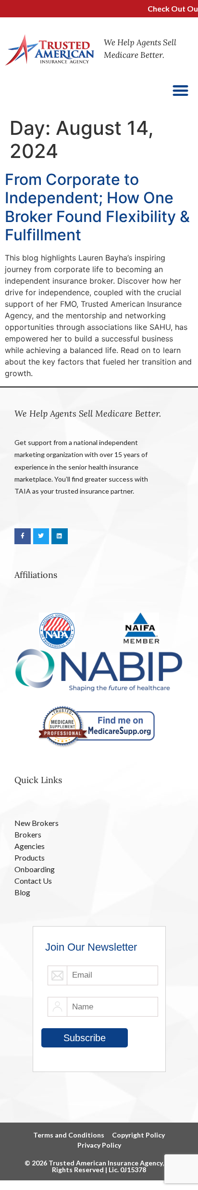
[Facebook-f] (22, 536)
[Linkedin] (59, 536)
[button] (181, 90)
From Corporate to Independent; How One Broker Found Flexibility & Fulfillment (97, 207)
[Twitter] (41, 536)
